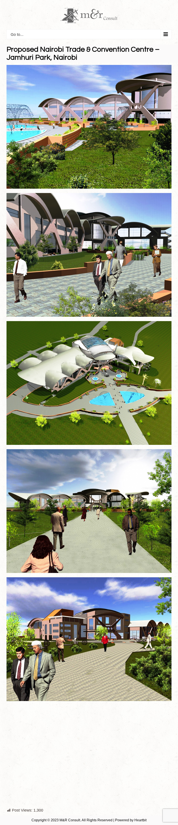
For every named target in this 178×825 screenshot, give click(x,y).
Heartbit (140, 820)
